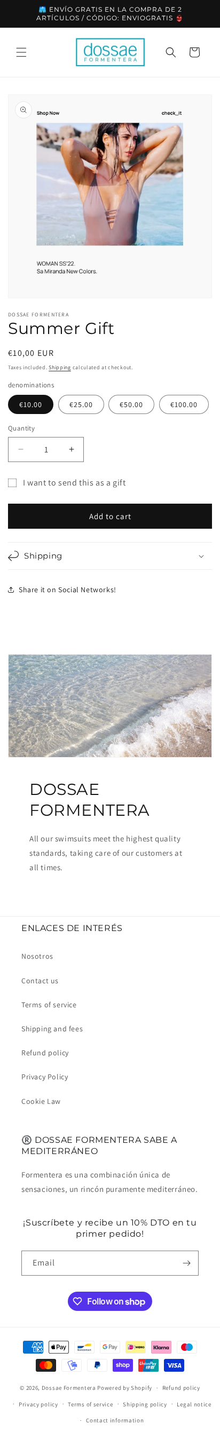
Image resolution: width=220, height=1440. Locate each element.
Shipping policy (145, 1404)
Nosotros (37, 956)
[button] (21, 52)
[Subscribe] (186, 1263)
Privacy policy (38, 1404)
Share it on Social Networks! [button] (67, 589)
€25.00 (81, 404)
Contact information (115, 1420)
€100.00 (184, 404)
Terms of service (49, 1004)
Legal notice (194, 1404)
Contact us (40, 980)
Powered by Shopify (124, 1387)
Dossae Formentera (69, 1387)
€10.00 (30, 404)
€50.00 (131, 404)
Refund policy (45, 1052)
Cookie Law (41, 1101)
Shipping (60, 367)
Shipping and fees (52, 1028)
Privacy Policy (44, 1076)
